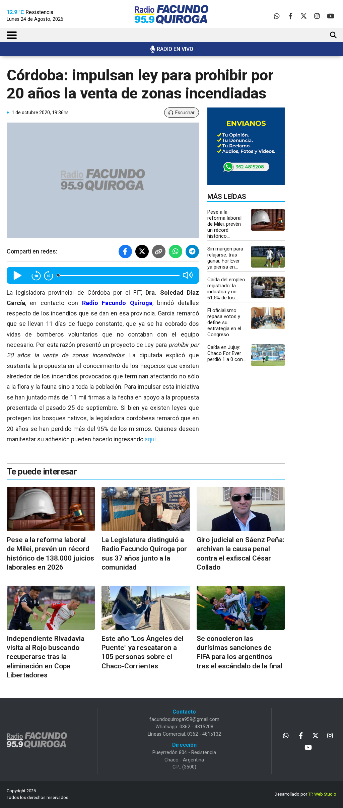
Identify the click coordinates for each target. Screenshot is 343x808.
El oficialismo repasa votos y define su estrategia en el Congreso (224, 322)
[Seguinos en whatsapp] (277, 16)
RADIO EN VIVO (175, 49)
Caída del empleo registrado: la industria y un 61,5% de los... (226, 289)
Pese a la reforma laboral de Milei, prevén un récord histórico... (224, 224)
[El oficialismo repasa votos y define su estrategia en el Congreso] (268, 318)
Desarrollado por (305, 794)
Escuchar (185, 112)
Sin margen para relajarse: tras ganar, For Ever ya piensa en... (225, 258)
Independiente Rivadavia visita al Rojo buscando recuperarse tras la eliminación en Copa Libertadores (45, 657)
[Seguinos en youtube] (330, 16)
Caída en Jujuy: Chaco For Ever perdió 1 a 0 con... (226, 353)
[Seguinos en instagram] (317, 16)
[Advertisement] (320, 172)
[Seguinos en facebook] (290, 16)
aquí (150, 439)
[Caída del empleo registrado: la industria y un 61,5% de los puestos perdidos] (268, 287)
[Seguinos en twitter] (304, 16)
